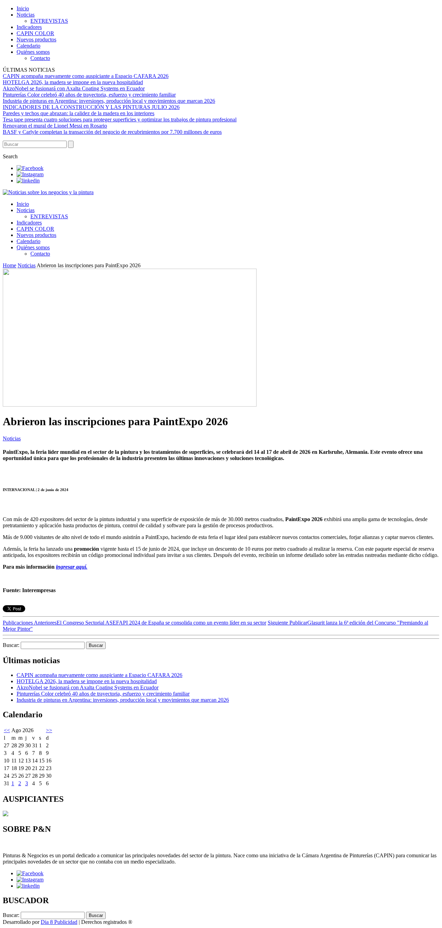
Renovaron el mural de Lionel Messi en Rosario (55, 126)
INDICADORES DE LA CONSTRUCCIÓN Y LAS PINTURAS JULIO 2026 (91, 107)
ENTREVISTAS (49, 21)
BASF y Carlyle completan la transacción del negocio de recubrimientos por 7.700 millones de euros (112, 132)
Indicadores (29, 27)
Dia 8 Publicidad (59, 922)
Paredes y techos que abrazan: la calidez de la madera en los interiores (78, 113)
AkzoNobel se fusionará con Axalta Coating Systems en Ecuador (74, 88)
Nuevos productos (36, 39)
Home (9, 265)
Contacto (40, 58)
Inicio (23, 8)
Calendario (28, 46)
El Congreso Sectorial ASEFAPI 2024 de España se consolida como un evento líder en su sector (134, 623)
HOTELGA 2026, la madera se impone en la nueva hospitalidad (73, 82)
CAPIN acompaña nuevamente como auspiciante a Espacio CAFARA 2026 (86, 76)
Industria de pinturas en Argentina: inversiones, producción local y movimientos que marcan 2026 (109, 101)
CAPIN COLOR (35, 33)
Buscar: (11, 645)
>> (49, 730)
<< (7, 730)
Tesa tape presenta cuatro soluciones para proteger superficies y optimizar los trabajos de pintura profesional (120, 119)
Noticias (26, 15)
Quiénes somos (33, 52)
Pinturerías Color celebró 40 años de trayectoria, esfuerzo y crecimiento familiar (89, 95)
